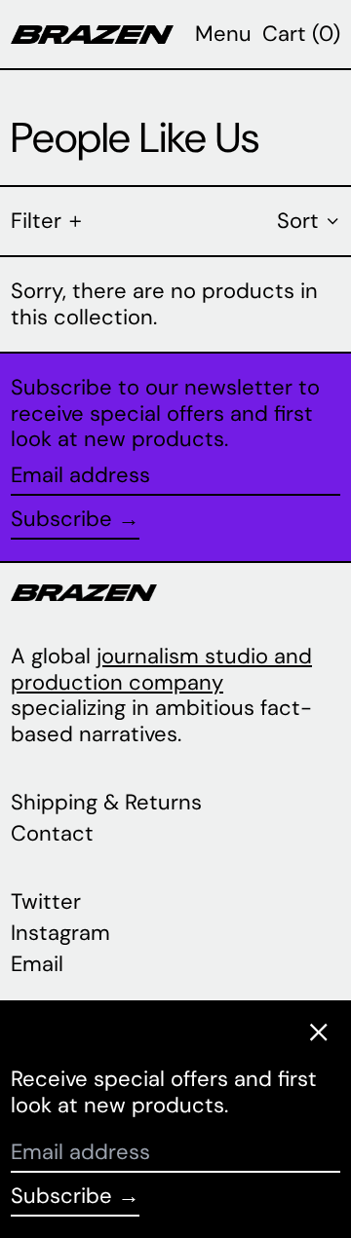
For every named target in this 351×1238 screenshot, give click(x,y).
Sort (298, 220)
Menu (223, 33)
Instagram (60, 933)
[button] (301, 34)
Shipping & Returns (106, 802)
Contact (52, 833)
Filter (36, 220)
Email (37, 964)
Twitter (46, 902)
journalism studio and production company (161, 668)
